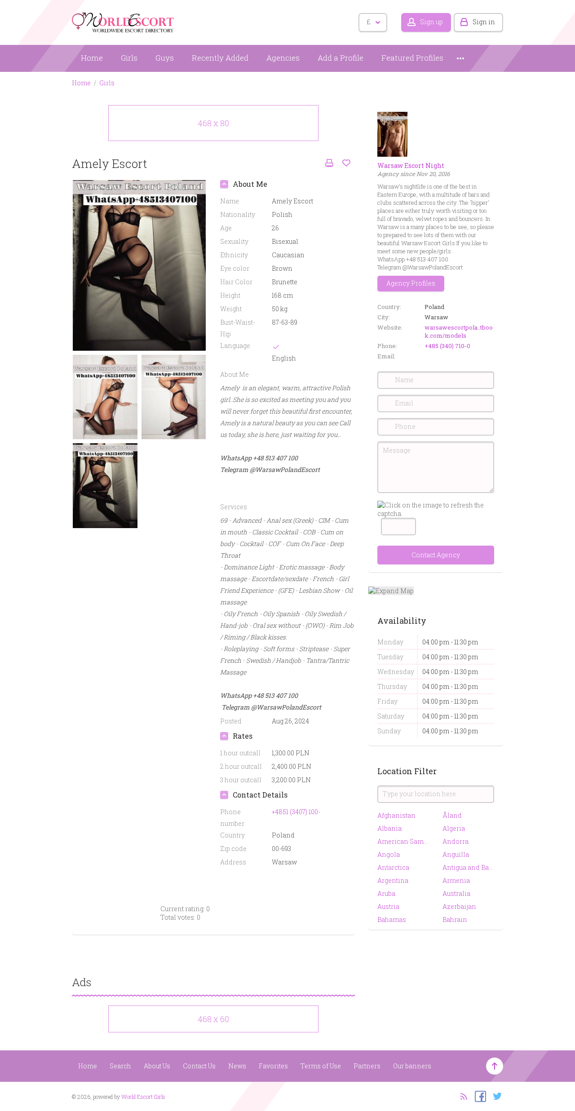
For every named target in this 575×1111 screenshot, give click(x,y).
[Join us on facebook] (478, 1095)
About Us (157, 1066)
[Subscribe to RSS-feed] (461, 1095)
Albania (389, 828)
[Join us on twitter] (495, 1095)
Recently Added (220, 58)
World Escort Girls (143, 1096)
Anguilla (455, 854)
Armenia (456, 880)
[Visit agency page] (392, 133)
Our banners (412, 1066)
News (237, 1066)
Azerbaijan (459, 906)
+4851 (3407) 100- (296, 811)
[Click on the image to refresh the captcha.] (435, 509)
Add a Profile (340, 58)
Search (120, 1066)
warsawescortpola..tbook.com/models (459, 331)
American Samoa (403, 841)
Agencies (283, 58)
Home (92, 58)
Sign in (484, 22)
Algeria (453, 828)
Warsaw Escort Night (410, 165)
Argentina (392, 880)
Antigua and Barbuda (468, 867)
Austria (388, 906)
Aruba (386, 893)
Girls (129, 58)
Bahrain (454, 919)
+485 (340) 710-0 (447, 346)
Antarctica (393, 867)
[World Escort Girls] (123, 21)
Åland (452, 815)
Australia (456, 893)
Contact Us (199, 1066)
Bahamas (391, 919)
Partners (367, 1066)
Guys (164, 58)
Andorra (455, 841)
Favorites (273, 1066)
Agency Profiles (410, 283)
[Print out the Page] (329, 163)
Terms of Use (321, 1066)
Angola (388, 854)
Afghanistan (396, 815)
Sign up (431, 22)
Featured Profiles (412, 58)
